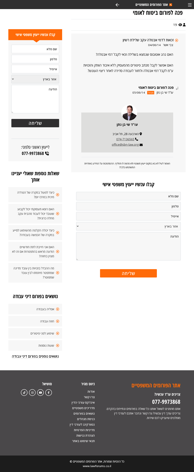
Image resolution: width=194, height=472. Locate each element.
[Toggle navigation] (190, 4)
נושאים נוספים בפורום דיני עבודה (35, 356)
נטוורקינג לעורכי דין (82, 424)
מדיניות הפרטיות (84, 430)
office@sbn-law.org (125, 144)
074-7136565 (125, 139)
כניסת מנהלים (86, 419)
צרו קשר (89, 397)
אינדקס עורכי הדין (83, 402)
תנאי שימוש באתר (83, 441)
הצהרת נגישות (85, 435)
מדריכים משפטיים (83, 408)
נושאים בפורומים (84, 413)
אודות (91, 391)
